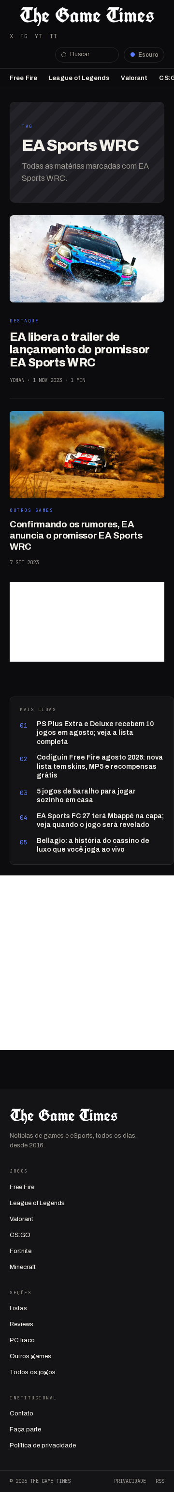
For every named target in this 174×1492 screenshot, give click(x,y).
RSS (160, 1480)
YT (39, 36)
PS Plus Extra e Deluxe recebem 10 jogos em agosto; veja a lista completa (95, 733)
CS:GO (20, 1235)
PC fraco (22, 1340)
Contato (21, 1413)
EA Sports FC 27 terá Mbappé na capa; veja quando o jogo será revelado (100, 820)
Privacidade (130, 1480)
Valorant (134, 78)
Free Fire (23, 78)
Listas (18, 1308)
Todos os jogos (33, 1372)
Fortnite (20, 1251)
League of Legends (79, 78)
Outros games (30, 1356)
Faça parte (25, 1429)
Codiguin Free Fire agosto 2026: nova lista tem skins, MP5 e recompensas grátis (100, 766)
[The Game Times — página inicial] (87, 16)
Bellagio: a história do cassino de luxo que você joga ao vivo (93, 845)
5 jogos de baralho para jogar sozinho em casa (86, 796)
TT (53, 36)
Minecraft (23, 1267)
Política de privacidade (43, 1445)
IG (24, 36)
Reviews (21, 1324)
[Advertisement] (87, 622)
